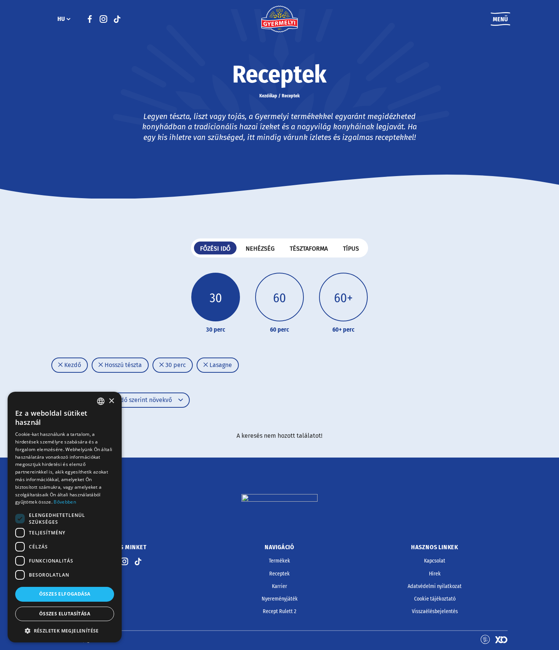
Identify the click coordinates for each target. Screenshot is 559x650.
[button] (64, 630)
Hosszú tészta (122, 365)
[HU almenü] (68, 19)
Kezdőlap (268, 96)
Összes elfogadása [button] (65, 594)
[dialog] (65, 517)
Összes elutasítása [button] (64, 613)
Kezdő (72, 365)
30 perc (175, 365)
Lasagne (220, 365)
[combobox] (101, 401)
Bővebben (65, 502)
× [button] (111, 401)
